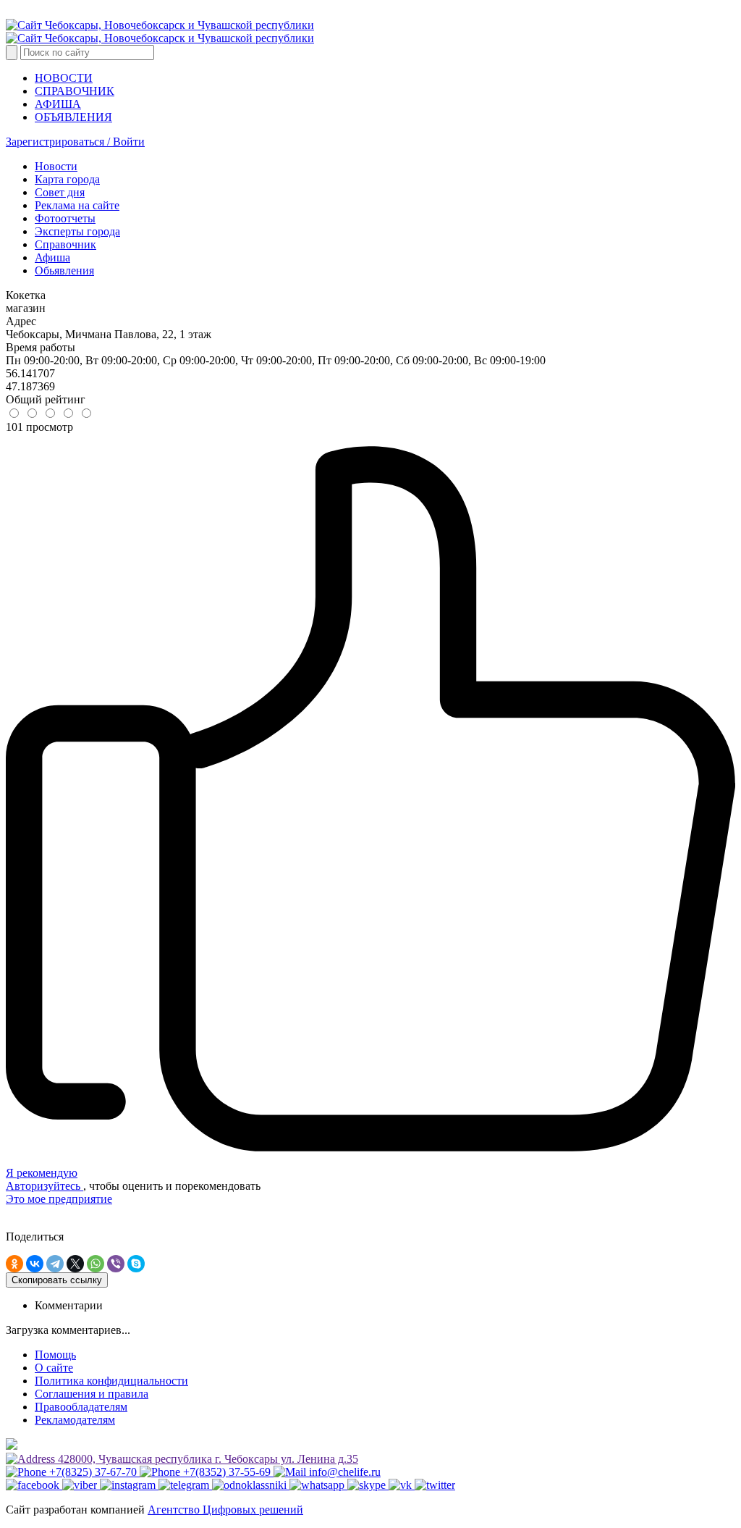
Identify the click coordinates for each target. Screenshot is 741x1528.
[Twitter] (435, 1485)
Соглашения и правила (91, 1394)
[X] (75, 1263)
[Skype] (136, 1263)
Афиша (52, 257)
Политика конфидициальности (111, 1380)
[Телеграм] (185, 1485)
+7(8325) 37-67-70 (93, 1472)
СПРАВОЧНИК (74, 91)
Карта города (67, 179)
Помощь (55, 1354)
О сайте (54, 1367)
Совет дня (60, 192)
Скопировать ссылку (57, 1280)
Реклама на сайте (77, 205)
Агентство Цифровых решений (225, 1509)
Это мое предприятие (59, 1199)
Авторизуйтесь (44, 1186)
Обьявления (64, 270)
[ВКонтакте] (34, 1263)
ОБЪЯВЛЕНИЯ (73, 117)
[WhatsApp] (95, 1263)
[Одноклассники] (14, 1263)
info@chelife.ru (343, 1472)
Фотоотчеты (65, 218)
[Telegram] (55, 1263)
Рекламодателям (75, 1420)
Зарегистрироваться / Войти (75, 141)
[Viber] (115, 1263)
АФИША (58, 104)
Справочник (65, 244)
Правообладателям (81, 1407)
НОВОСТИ (64, 78)
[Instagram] (129, 1485)
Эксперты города (77, 231)
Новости (56, 166)
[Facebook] (34, 1485)
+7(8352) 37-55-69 (227, 1472)
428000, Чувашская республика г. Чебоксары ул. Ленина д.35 (206, 1459)
